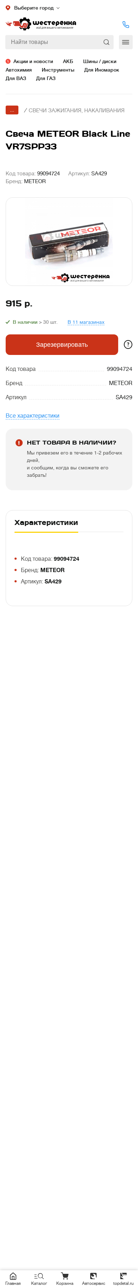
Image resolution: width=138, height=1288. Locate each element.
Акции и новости (33, 61)
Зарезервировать (62, 344)
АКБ (68, 61)
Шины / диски (99, 61)
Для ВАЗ (16, 78)
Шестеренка (40, 24)
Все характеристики (32, 416)
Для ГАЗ (46, 78)
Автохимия (19, 70)
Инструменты (58, 70)
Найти (107, 42)
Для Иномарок (101, 70)
